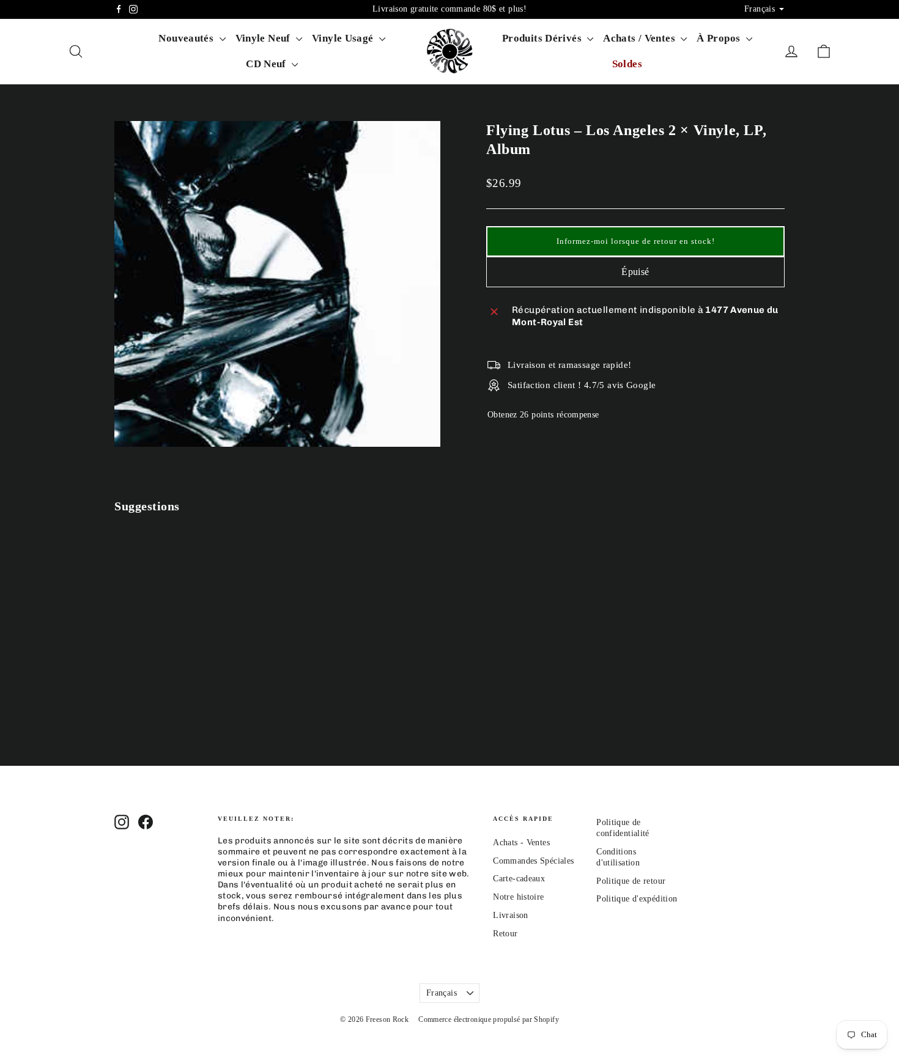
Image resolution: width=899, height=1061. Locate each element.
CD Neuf (267, 64)
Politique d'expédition (636, 898)
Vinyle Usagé (344, 38)
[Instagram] (133, 9)
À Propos (719, 38)
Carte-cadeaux (519, 878)
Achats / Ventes (640, 38)
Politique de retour (630, 881)
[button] (635, 241)
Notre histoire (518, 896)
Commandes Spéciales (533, 860)
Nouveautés (187, 38)
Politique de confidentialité (622, 828)
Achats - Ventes (521, 842)
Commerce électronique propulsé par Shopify (488, 1019)
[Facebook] (118, 9)
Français (441, 992)
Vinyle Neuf (264, 38)
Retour (505, 933)
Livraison (510, 915)
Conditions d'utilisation (618, 857)
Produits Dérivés (543, 38)
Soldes (627, 64)
